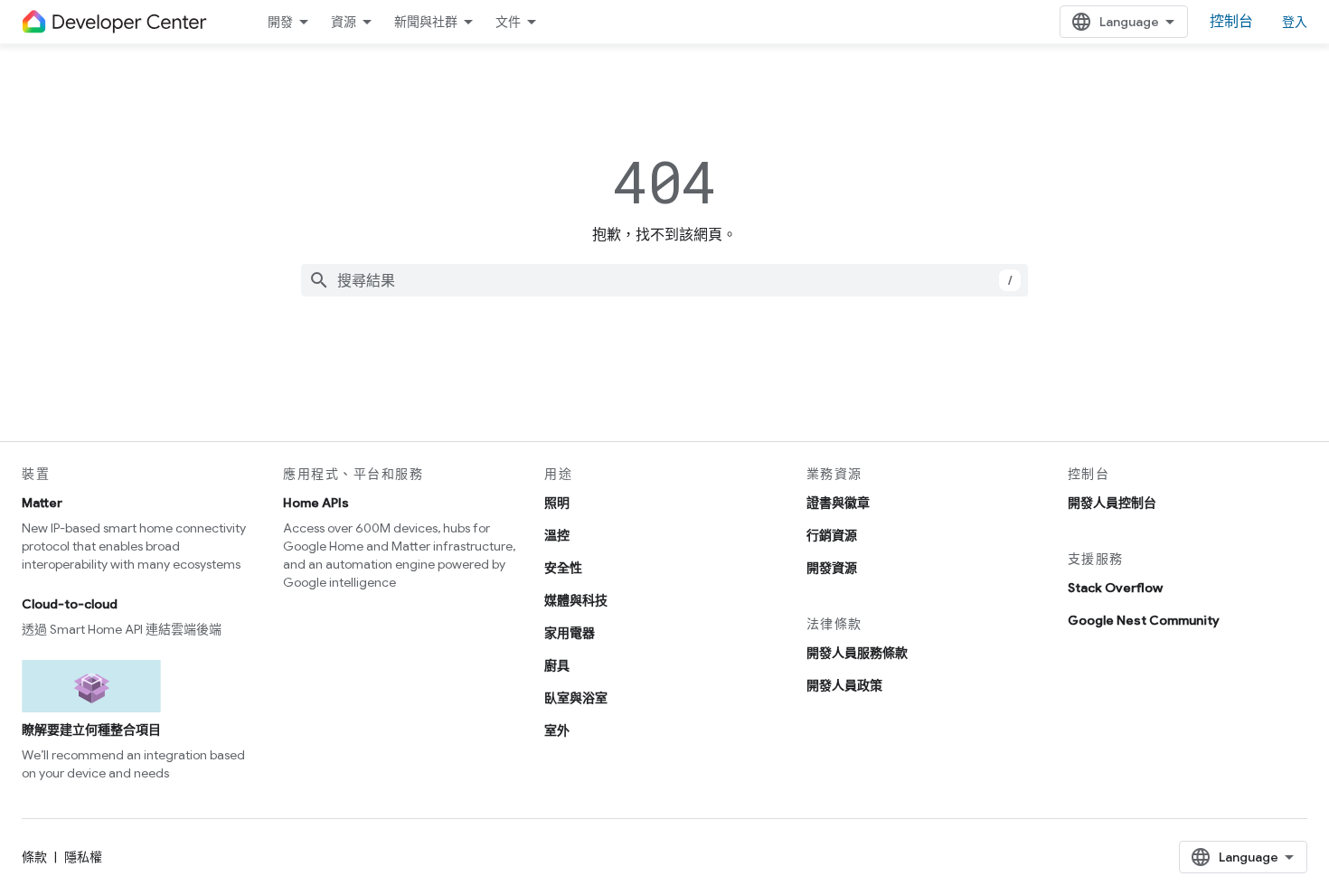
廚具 (557, 665)
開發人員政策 (844, 685)
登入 (1294, 21)
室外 (557, 730)
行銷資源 (831, 535)
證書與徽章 (838, 503)
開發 (280, 22)
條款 (34, 857)
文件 (508, 22)
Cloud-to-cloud (70, 604)
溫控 (557, 535)
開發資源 (831, 568)
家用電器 (569, 633)
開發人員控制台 (1112, 503)
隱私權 (83, 857)
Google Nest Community (1144, 620)
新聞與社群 (425, 22)
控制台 (1231, 22)
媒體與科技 (576, 600)
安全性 (563, 568)
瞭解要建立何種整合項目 (91, 729)
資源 (343, 22)
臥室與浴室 (576, 698)
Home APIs (316, 503)
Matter (42, 503)
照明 (557, 503)
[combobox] (664, 280)
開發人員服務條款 (857, 653)
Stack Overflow (1115, 587)
